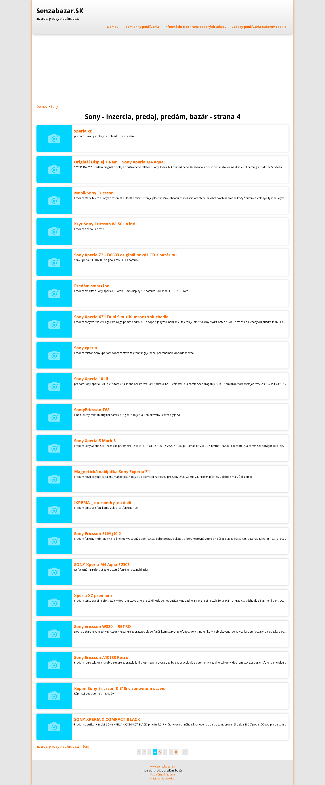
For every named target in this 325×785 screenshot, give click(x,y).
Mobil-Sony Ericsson (94, 193)
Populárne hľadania (162, 774)
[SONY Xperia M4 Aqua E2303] (54, 572)
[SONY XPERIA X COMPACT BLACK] (54, 727)
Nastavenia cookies (162, 778)
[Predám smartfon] (54, 293)
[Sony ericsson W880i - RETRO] (54, 634)
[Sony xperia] (54, 355)
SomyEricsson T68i (92, 409)
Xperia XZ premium (93, 595)
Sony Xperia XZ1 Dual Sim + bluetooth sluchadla (121, 316)
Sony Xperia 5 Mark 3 (95, 440)
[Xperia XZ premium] (54, 603)
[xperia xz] (54, 138)
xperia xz (83, 131)
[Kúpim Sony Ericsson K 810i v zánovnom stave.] (54, 696)
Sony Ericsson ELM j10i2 (97, 533)
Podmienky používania (141, 27)
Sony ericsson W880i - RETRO (102, 626)
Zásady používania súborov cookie (259, 27)
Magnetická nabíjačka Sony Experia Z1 (112, 471)
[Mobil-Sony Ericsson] (54, 200)
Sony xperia (85, 347)
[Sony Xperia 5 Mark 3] (54, 448)
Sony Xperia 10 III (91, 378)
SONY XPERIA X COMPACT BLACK (107, 719)
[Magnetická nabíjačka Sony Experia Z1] (54, 479)
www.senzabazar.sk (162, 766)
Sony (54, 106)
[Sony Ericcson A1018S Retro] (54, 665)
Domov (112, 27)
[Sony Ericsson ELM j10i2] (54, 541)
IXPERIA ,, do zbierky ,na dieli (102, 502)
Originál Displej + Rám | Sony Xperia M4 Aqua (119, 162)
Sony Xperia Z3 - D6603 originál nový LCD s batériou (125, 254)
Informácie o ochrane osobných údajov (195, 27)
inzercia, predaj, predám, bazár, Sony (63, 746)
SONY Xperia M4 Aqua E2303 (102, 564)
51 (185, 752)
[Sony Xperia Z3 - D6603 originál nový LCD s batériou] (54, 262)
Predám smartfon (91, 285)
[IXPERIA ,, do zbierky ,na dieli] (54, 510)
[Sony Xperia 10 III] (54, 386)
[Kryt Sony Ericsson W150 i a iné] (54, 231)
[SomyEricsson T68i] (54, 417)
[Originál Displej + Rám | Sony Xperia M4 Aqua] (54, 169)
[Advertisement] (162, 67)
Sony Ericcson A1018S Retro (101, 657)
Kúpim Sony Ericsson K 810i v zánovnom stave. (119, 688)
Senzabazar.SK (60, 11)
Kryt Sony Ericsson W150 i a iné (104, 223)
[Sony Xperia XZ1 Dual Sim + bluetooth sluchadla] (54, 324)
